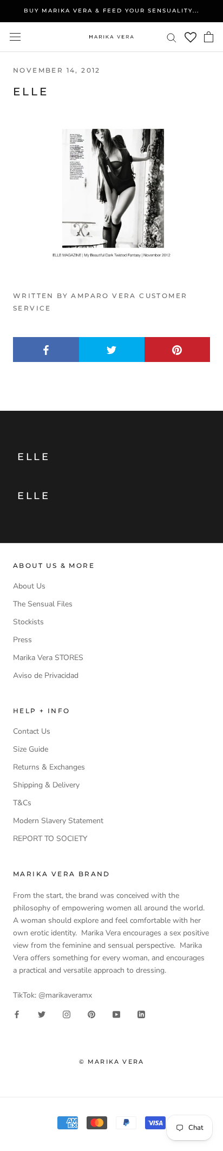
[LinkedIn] (141, 1013)
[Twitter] (41, 1013)
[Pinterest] (91, 1013)
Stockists (28, 622)
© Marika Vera (112, 1061)
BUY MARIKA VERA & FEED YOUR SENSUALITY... (111, 10)
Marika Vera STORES (48, 657)
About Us (29, 586)
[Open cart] (208, 36)
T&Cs (22, 803)
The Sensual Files (43, 604)
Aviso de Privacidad (45, 675)
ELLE (33, 457)
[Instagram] (66, 1013)
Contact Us (31, 731)
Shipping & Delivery (46, 785)
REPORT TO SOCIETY (50, 838)
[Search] (171, 37)
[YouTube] (116, 1013)
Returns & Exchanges (49, 767)
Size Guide (30, 749)
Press (22, 640)
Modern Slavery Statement (58, 821)
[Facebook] (17, 1013)
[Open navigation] (15, 37)
